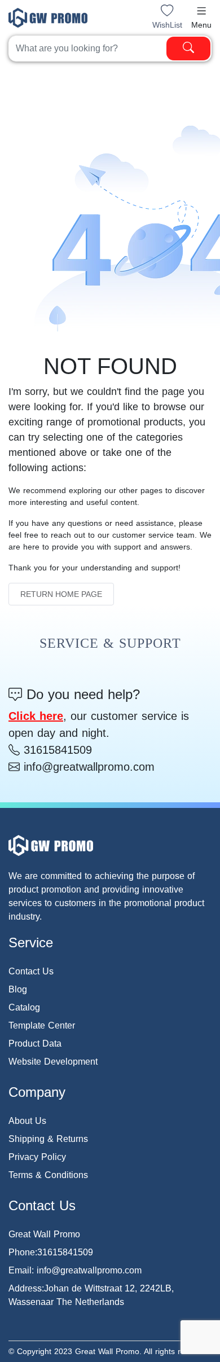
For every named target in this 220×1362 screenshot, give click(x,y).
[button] (201, 11)
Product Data (34, 1043)
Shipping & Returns (48, 1139)
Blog (17, 989)
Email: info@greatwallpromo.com (75, 1270)
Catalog (24, 1007)
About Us (27, 1121)
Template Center (41, 1025)
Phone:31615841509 (50, 1252)
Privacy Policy (37, 1157)
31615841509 (56, 750)
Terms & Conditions (48, 1175)
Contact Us (31, 971)
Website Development (53, 1061)
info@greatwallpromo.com (87, 767)
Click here (35, 716)
